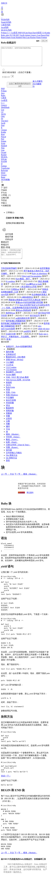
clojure (28, 35)
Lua (39, 35)
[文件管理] (25, 12)
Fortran (44, 37)
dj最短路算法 (27, 297)
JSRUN (4, 3)
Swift (22, 35)
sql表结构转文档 (23, 318)
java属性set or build (34, 284)
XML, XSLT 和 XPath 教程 (17, 377)
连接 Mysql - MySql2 (14, 360)
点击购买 (21, 492)
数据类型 (10, 408)
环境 (8, 390)
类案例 (9, 413)
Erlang (8, 37)
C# (43, 33)
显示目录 (5, 342)
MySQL (4, 157)
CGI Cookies (11, 367)
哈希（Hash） (12, 442)
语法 (8, 405)
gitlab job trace (44, 329)
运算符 (9, 418)
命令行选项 (11, 400)
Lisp (28, 37)
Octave (4, 175)
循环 (8, 426)
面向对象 (10, 352)
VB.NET (16, 35)
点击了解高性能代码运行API (20, 84)
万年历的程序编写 (9, 268)
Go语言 (14, 33)
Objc (3, 116)
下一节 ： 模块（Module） (25, 474)
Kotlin (47, 33)
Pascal (43, 35)
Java (2, 93)
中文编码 (10, 397)
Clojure (4, 130)
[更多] (8, 339)
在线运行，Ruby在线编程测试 (19, 346)
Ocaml (3, 152)
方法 (8, 429)
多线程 (9, 382)
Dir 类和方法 (11, 458)
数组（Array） (12, 439)
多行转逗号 (35, 315)
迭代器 (9, 450)
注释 (8, 421)
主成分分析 (11, 334)
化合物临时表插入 (39, 294)
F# (11, 35)
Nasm (38, 37)
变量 (8, 416)
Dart (34, 33)
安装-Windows (12, 395)
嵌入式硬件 (38, 81)
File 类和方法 (11, 455)
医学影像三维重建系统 (16, 321)
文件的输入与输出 (14, 453)
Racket (33, 37)
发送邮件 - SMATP (14, 372)
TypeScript (5, 168)
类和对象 (10, 411)
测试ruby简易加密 (23, 310)
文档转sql (15, 289)
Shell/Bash (5, 107)
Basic (3, 177)
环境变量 (10, 403)
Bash (3, 37)
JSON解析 (37, 84)
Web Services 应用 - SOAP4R (18, 380)
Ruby (3, 35)
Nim (24, 37)
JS (34, 86)
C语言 (3, 98)
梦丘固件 (30, 492)
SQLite (25, 33)
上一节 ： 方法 (7, 474)
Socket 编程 (11, 375)
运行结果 (9, 234)
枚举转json (10, 313)
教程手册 (9, 237)
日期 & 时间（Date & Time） (18, 445)
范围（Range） (12, 447)
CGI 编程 (10, 362)
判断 (8, 424)
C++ (9, 33)
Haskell (19, 37)
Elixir (3, 173)
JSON (3, 114)
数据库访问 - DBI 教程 (15, 357)
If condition (10, 281)
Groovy (34, 35)
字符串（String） (13, 437)
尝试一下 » (5, 776)
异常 (8, 460)
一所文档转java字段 (28, 287)
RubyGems (10, 387)
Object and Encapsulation (32, 276)
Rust (30, 33)
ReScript (4, 170)
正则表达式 (11, 354)
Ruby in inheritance (39, 273)
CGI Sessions (11, 370)
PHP (20, 33)
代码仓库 (9, 239)
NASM (4, 161)
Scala (13, 37)
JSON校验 (5, 180)
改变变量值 (45, 268)
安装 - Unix (10, 392)
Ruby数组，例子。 (24, 279)
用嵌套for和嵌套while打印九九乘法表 (24, 300)
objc (8, 35)
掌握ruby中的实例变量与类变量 (29, 302)
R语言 (39, 33)
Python (4, 33)
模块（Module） (13, 434)
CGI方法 (9, 365)
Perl (47, 35)
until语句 (27, 331)
